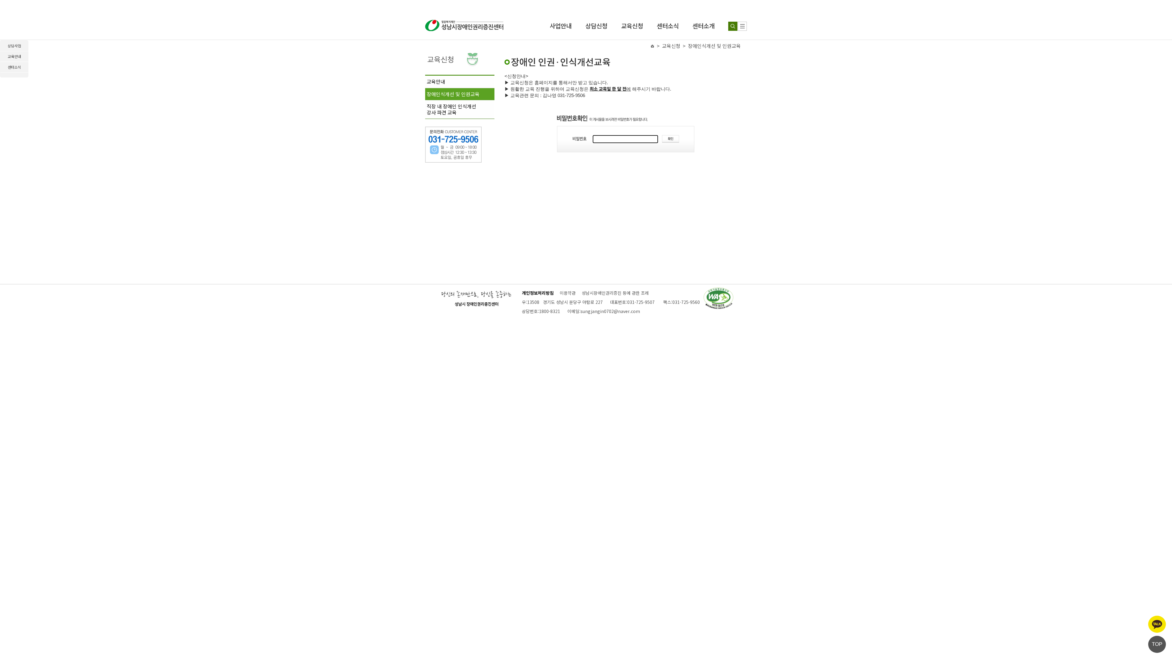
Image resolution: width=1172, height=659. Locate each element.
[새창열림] (718, 290)
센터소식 (668, 25)
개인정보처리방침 (538, 293)
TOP (1157, 644)
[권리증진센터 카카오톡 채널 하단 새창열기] (1157, 624)
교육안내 (436, 81)
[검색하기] (732, 26)
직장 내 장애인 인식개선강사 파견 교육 (451, 109)
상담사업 (14, 45)
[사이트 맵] (742, 26)
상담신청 (596, 25)
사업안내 (561, 25)
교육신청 (632, 25)
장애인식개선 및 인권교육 (453, 94)
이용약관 (568, 293)
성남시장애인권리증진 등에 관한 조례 (615, 293)
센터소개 (703, 25)
